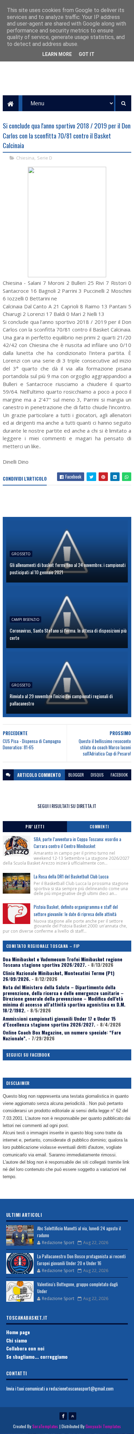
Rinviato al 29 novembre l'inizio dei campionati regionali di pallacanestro (61, 699)
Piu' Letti (34, 826)
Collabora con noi (25, 1348)
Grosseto (21, 553)
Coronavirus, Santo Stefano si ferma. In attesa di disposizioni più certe (68, 634)
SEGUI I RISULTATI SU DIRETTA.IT (66, 805)
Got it (86, 54)
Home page (18, 1332)
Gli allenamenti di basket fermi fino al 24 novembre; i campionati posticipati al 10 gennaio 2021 (67, 568)
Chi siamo (16, 1340)
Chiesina (25, 158)
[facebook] (63, 1416)
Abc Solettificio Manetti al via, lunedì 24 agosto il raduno (79, 1232)
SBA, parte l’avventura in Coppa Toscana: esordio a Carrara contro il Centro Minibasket (77, 843)
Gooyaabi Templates (103, 1426)
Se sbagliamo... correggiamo (37, 1356)
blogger (76, 775)
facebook (119, 775)
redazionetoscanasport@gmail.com (81, 1388)
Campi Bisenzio (25, 619)
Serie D (44, 158)
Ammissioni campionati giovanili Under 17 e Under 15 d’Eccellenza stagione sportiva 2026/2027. (59, 1021)
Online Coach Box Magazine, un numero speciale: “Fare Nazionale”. (62, 1035)
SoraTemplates (45, 1426)
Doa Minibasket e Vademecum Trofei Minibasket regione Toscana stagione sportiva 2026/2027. (62, 962)
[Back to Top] (72, 1416)
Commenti (99, 826)
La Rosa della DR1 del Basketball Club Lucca (71, 876)
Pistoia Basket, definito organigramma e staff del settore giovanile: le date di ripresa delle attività (76, 910)
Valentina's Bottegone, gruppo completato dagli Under (77, 1288)
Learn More (57, 54)
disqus (97, 775)
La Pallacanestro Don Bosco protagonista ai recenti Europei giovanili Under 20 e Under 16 (81, 1260)
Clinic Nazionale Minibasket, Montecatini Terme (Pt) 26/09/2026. (58, 975)
